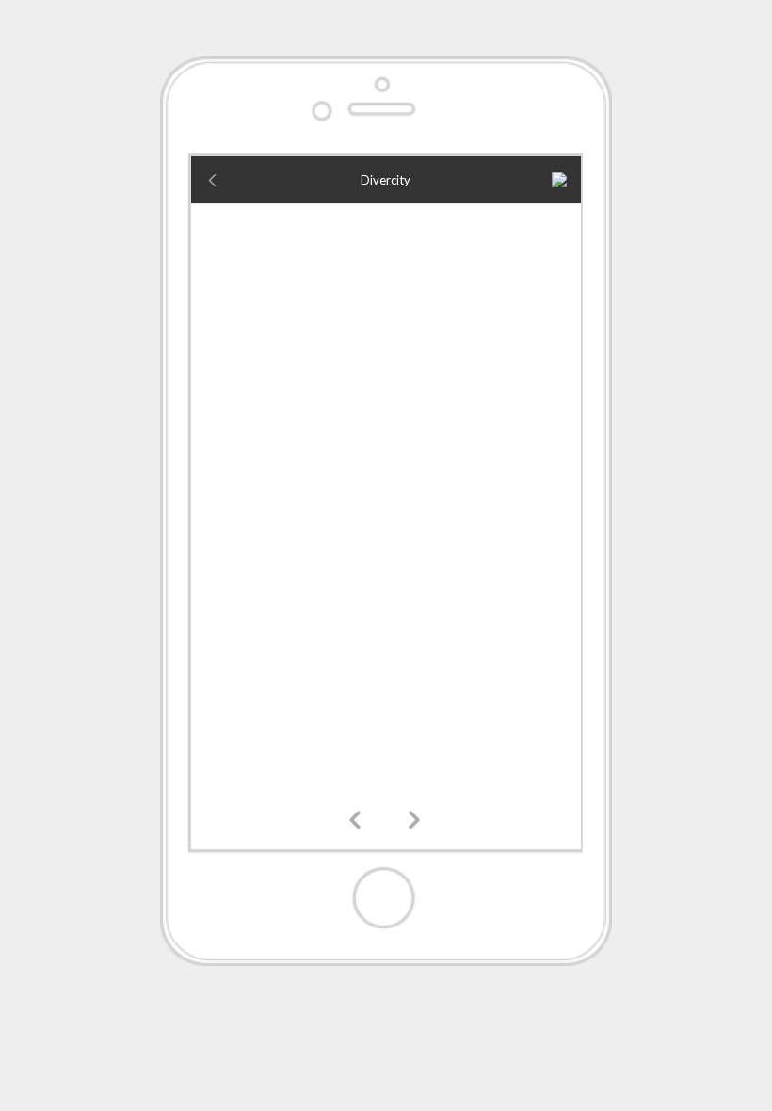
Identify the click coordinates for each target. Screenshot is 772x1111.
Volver (224, 180)
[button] (358, 821)
